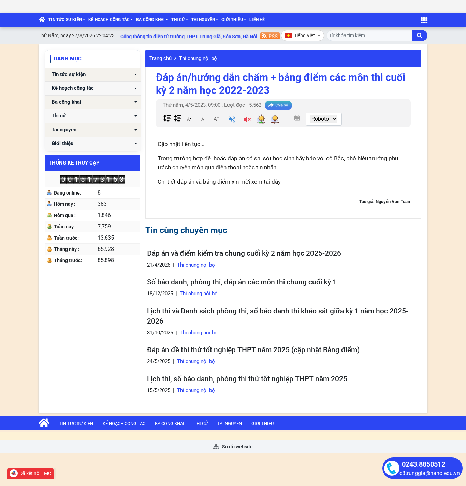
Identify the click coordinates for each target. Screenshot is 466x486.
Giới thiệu (232, 19)
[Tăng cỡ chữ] (216, 119)
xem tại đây (266, 181)
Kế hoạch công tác (109, 19)
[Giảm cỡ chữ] (189, 119)
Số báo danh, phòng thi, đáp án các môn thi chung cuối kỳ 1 (242, 282)
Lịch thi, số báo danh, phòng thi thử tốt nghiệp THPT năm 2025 (247, 379)
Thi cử (178, 19)
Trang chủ (160, 58)
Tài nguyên (203, 19)
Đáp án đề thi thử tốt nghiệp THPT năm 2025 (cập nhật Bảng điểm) (253, 350)
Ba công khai (150, 19)
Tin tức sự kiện (65, 19)
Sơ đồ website (237, 446)
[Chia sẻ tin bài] (278, 105)
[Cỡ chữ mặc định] (203, 119)
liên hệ (257, 19)
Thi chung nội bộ (198, 58)
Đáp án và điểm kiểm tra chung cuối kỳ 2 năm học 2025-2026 (244, 253)
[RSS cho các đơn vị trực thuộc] (270, 35)
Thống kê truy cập (74, 163)
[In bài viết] (297, 118)
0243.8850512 (423, 464)
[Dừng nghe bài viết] (247, 120)
